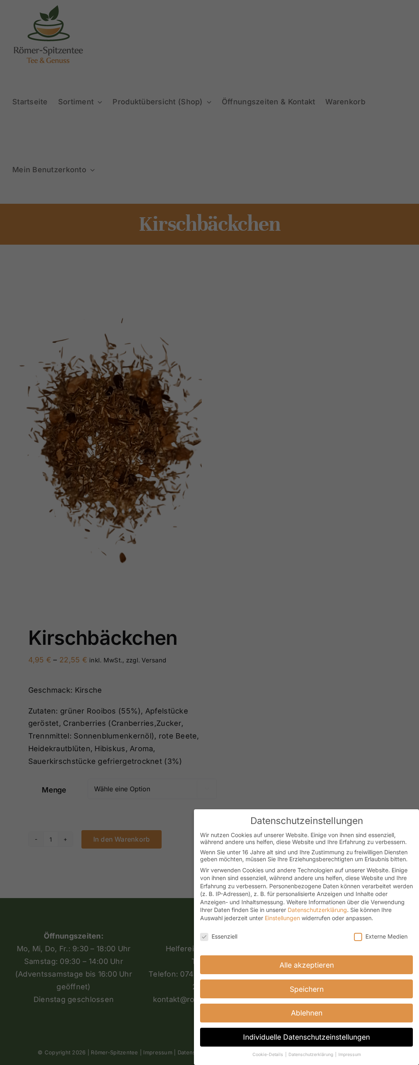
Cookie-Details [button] (268, 1054)
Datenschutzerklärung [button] (311, 1054)
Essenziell (224, 936)
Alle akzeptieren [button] (306, 965)
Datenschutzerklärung (317, 909)
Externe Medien (386, 936)
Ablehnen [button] (306, 1013)
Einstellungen (282, 917)
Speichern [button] (307, 989)
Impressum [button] (349, 1054)
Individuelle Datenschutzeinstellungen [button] (306, 1037)
